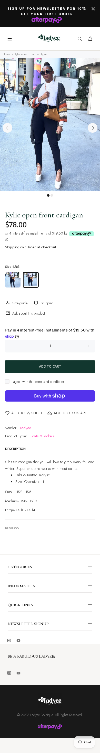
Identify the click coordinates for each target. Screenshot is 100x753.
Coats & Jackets (41, 436)
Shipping (12, 247)
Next (92, 128)
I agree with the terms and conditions (38, 381)
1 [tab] (48, 195)
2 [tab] (52, 195)
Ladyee (25, 428)
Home (6, 54)
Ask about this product (28, 313)
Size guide (19, 303)
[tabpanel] (50, 124)
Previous (7, 128)
